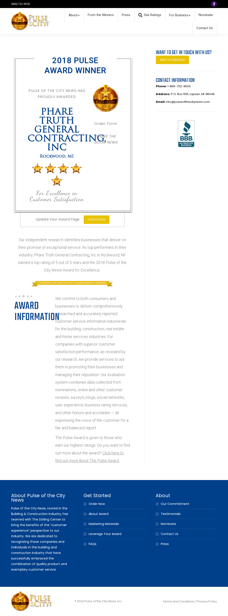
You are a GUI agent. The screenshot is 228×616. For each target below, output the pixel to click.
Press (165, 544)
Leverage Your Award (105, 534)
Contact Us (169, 534)
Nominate (168, 524)
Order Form (105, 123)
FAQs (92, 544)
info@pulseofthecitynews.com (188, 102)
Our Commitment (175, 504)
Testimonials (171, 514)
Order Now (97, 504)
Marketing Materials (104, 524)
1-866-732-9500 (179, 86)
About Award (98, 514)
